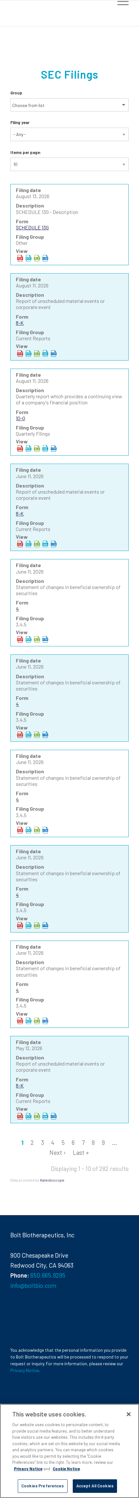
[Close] (129, 1414)
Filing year (19, 122)
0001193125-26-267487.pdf (20, 544)
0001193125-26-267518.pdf (20, 639)
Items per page (25, 152)
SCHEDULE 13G (32, 227)
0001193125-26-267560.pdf (20, 1021)
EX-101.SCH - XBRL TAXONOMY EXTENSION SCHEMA (45, 353)
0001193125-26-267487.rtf (28, 544)
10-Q (20, 418)
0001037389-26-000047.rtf (28, 258)
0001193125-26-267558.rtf (28, 925)
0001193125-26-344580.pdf (20, 353)
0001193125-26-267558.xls (37, 925)
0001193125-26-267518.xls (37, 639)
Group (16, 92)
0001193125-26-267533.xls (37, 734)
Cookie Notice (66, 1468)
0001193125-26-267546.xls (37, 830)
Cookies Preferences (42, 1485)
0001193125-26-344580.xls (37, 353)
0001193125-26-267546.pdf (20, 830)
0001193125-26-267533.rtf (28, 734)
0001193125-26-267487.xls (37, 544)
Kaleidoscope (52, 1180)
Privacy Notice (24, 1370)
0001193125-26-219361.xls (37, 1116)
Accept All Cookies (94, 1485)
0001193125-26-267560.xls (37, 1021)
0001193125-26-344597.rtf (28, 448)
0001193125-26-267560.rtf (28, 1021)
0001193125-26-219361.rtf (28, 1116)
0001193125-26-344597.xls (37, 448)
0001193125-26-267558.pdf (20, 925)
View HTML (45, 258)
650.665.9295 (47, 1275)
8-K (20, 323)
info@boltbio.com (33, 1285)
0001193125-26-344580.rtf (28, 353)
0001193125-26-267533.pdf (20, 734)
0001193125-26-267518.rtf (28, 639)
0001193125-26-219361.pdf (20, 1116)
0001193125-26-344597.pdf (20, 448)
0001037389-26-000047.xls (37, 258)
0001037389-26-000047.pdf (20, 258)
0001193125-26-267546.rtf (28, 830)
